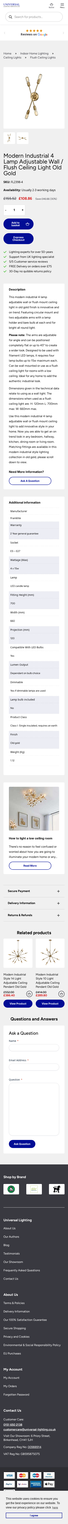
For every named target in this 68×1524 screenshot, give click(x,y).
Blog (6, 1245)
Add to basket (15, 224)
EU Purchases (12, 1353)
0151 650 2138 (12, 1424)
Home (7, 53)
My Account (11, 1377)
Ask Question (22, 1143)
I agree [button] (34, 1515)
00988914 (34, 1447)
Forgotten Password (16, 1394)
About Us (9, 1228)
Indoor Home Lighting (34, 53)
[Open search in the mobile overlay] (34, 17)
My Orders (10, 1386)
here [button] (55, 1507)
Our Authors (11, 1237)
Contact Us (10, 1279)
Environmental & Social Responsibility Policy (32, 1345)
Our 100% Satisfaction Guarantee (25, 1320)
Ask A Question (30, 480)
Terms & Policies (13, 1303)
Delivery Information (16, 1311)
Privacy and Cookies (16, 1336)
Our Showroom (13, 1262)
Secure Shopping (14, 1328)
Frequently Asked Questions (21, 1270)
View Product (18, 1003)
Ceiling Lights (12, 57)
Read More (30, 865)
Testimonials (11, 1253)
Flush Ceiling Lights (42, 57)
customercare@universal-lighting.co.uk (29, 1429)
